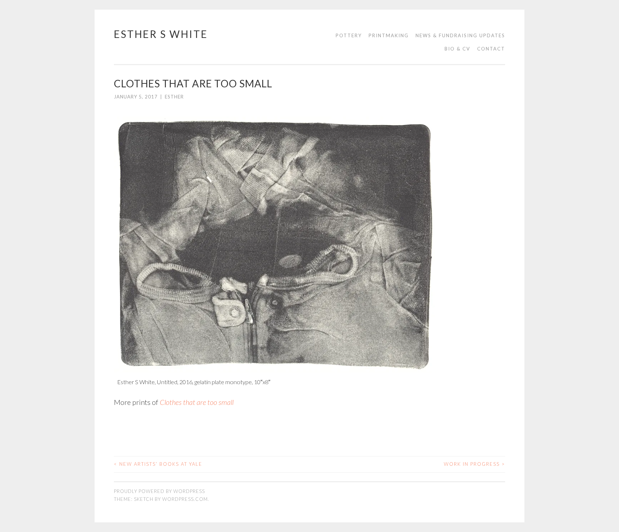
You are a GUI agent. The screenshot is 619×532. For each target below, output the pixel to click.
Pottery (349, 35)
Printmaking (389, 35)
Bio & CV (457, 49)
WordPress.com (185, 499)
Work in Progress (474, 464)
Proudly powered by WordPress (159, 491)
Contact (491, 49)
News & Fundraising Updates (460, 35)
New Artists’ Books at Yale (158, 464)
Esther (174, 97)
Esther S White (161, 34)
